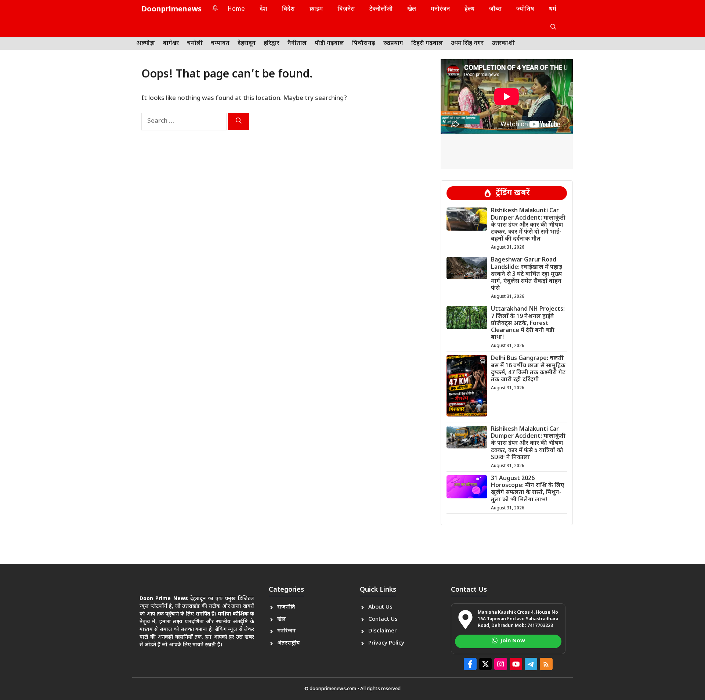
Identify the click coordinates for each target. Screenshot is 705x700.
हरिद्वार (271, 43)
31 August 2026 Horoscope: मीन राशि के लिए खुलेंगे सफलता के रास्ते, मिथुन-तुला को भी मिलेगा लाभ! (527, 489)
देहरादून (247, 43)
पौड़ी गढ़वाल (329, 43)
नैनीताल (297, 43)
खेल (411, 9)
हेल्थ (469, 9)
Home (236, 9)
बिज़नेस (346, 9)
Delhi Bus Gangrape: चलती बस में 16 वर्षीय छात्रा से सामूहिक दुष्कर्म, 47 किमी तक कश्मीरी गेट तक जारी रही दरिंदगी (528, 369)
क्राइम (316, 9)
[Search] (238, 121)
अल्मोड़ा (145, 43)
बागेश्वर (171, 43)
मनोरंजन (440, 9)
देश (263, 9)
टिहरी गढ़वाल (427, 43)
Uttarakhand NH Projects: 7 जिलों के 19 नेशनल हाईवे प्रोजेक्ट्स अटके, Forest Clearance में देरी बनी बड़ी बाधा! (528, 324)
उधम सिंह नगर (467, 43)
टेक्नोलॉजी (381, 9)
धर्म (552, 9)
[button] (553, 28)
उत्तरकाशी (503, 43)
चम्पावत (220, 43)
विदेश (288, 9)
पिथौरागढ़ (363, 43)
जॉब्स (495, 9)
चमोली (195, 43)
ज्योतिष (525, 9)
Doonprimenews (171, 9)
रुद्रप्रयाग (393, 43)
